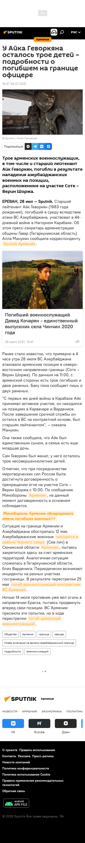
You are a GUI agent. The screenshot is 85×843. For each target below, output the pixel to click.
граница (44, 634)
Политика (75, 711)
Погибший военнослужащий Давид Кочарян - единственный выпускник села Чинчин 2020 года (41, 323)
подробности (12, 651)
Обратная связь (13, 791)
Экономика (51, 711)
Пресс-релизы (43, 756)
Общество (10, 634)
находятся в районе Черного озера (40, 539)
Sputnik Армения (19, 243)
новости (9, 711)
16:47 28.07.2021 (14, 84)
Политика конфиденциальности (25, 768)
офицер (59, 634)
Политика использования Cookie (26, 774)
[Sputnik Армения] (13, 34)
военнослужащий (38, 651)
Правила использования (37, 750)
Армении (37, 495)
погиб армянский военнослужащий (32, 621)
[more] (77, 341)
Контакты (9, 756)
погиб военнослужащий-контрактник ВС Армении (42, 587)
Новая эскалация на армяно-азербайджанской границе (39, 642)
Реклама (24, 756)
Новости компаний (16, 762)
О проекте (9, 750)
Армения (27, 634)
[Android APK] (16, 804)
